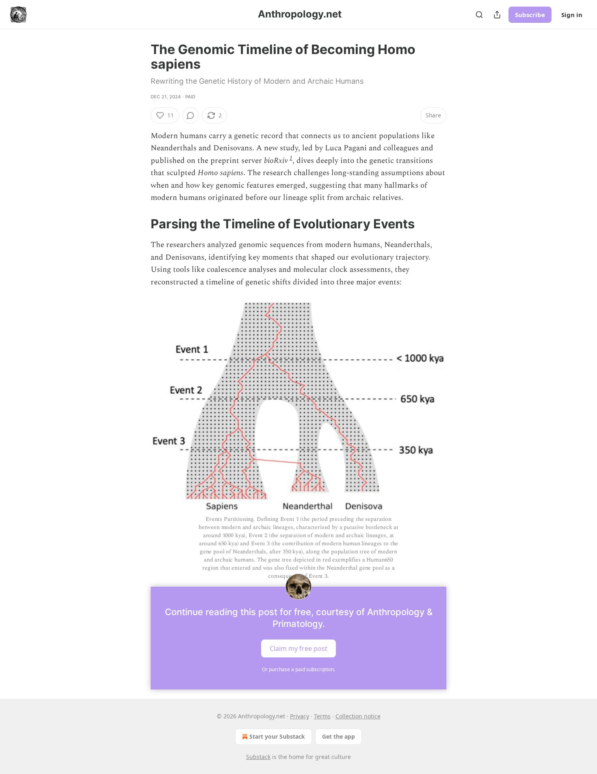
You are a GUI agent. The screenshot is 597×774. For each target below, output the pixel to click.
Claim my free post (298, 648)
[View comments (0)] (190, 115)
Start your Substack (277, 736)
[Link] (139, 223)
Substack (258, 757)
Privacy (299, 716)
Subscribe (530, 15)
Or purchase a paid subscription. (298, 669)
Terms (322, 716)
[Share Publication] (497, 15)
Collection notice (358, 716)
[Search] (479, 15)
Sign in (571, 15)
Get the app (338, 736)
